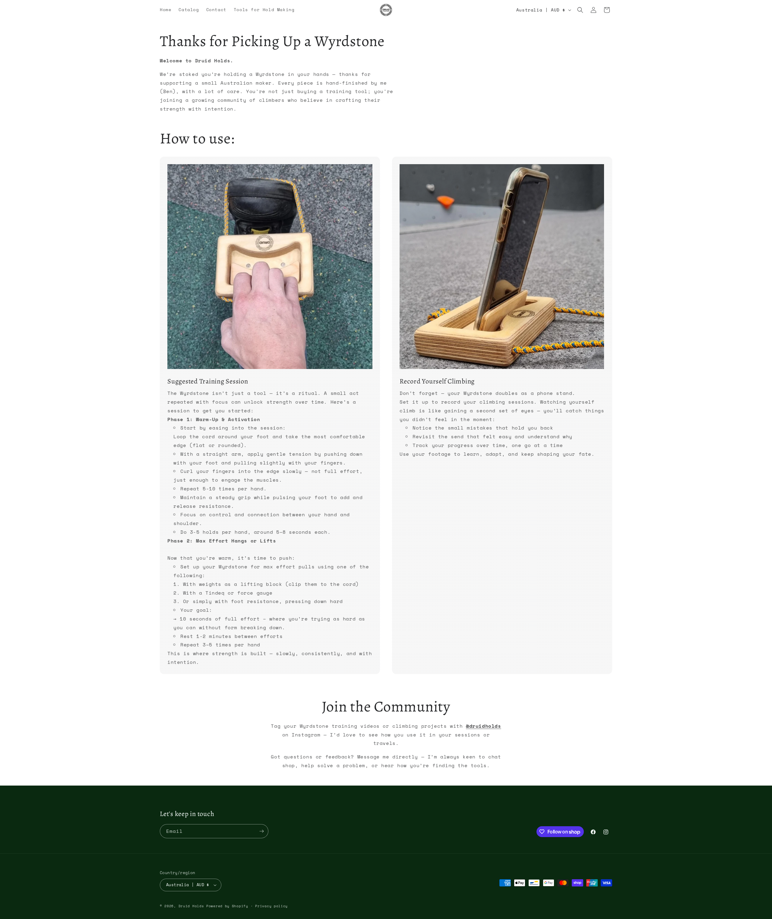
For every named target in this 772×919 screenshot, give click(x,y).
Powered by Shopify (227, 906)
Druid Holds (191, 906)
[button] (580, 10)
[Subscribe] (261, 831)
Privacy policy (271, 906)
